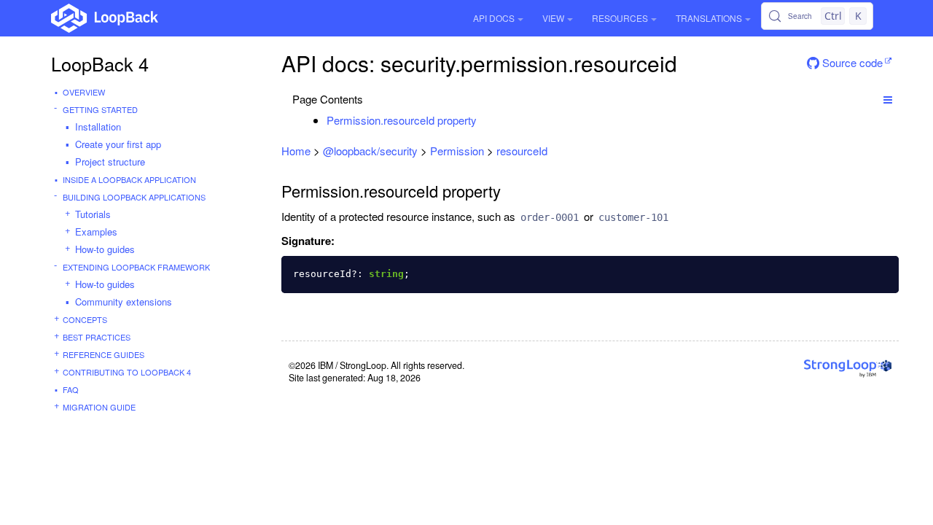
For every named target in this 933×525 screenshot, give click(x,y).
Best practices (96, 337)
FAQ (71, 389)
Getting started (100, 109)
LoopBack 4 (100, 63)
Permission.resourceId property (402, 120)
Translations (709, 18)
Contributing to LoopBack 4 (127, 372)
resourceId (521, 150)
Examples (96, 231)
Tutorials (93, 214)
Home (296, 150)
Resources (620, 18)
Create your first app (118, 144)
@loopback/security (370, 150)
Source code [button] (851, 62)
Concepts (85, 319)
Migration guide (99, 407)
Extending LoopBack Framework (136, 267)
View (553, 18)
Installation (98, 126)
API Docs (494, 18)
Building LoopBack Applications (134, 197)
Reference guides (103, 354)
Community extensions (123, 301)
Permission (457, 150)
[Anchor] (484, 119)
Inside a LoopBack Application (129, 179)
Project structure (110, 161)
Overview (84, 92)
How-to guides (105, 249)
